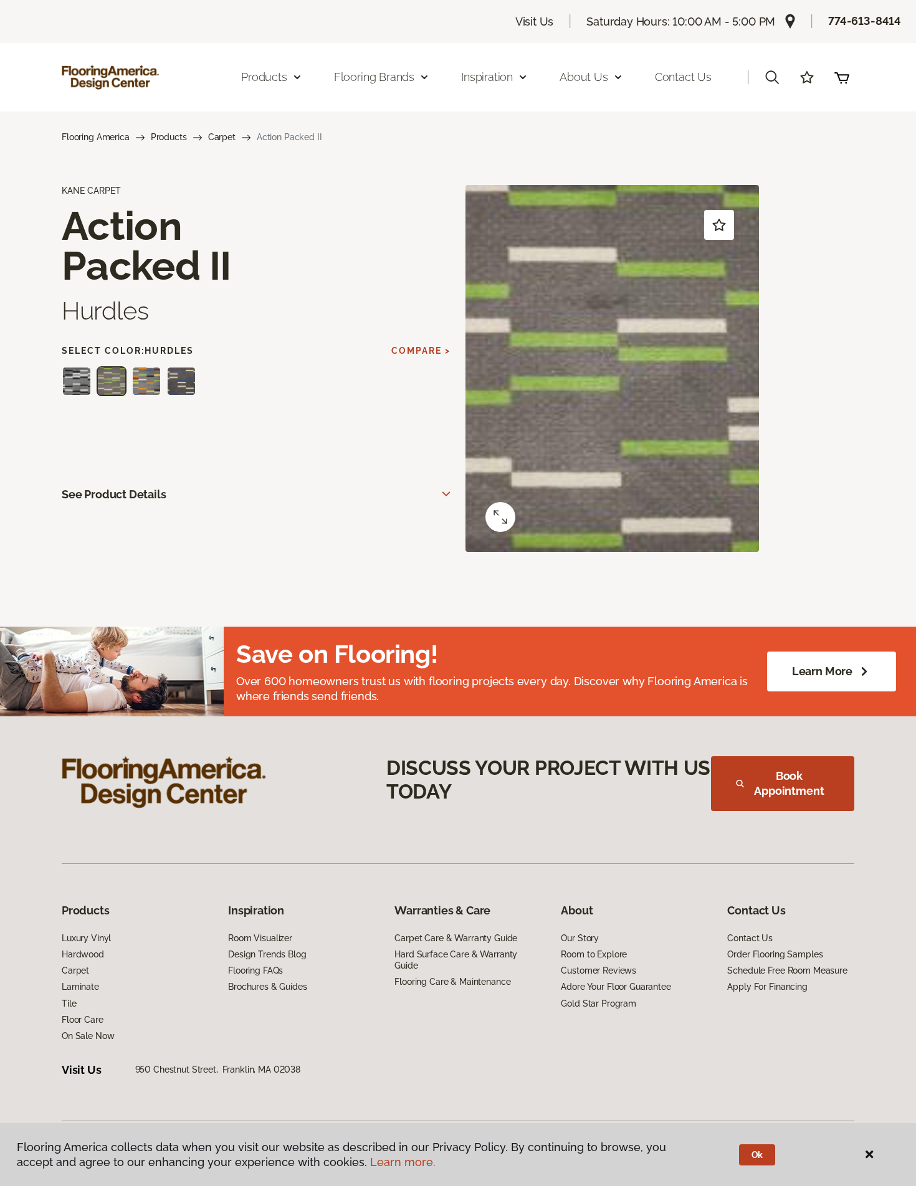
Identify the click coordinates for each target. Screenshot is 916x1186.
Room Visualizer (260, 938)
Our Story (580, 938)
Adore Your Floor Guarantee (615, 987)
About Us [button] (584, 76)
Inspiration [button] (487, 76)
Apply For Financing (767, 987)
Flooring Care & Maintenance (452, 982)
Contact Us (683, 76)
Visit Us (534, 21)
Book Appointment (789, 783)
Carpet (222, 137)
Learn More (822, 671)
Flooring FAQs (255, 970)
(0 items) (841, 77)
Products (169, 137)
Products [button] (264, 76)
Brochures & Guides (267, 987)
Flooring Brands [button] (374, 76)
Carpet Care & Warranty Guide (455, 938)
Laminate (80, 987)
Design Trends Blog (267, 954)
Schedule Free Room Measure (787, 970)
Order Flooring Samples (775, 954)
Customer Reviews (598, 970)
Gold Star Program (598, 1003)
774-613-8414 (864, 20)
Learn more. (403, 1162)
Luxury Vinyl (86, 938)
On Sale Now (88, 1036)
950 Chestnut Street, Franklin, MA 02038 (217, 1070)
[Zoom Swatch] (500, 517)
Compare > (421, 351)
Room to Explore (594, 954)
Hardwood (83, 954)
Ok (757, 1155)
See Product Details (114, 494)
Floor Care (82, 1020)
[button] (772, 77)
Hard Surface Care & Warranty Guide (455, 959)
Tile (69, 1003)
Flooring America (96, 137)
